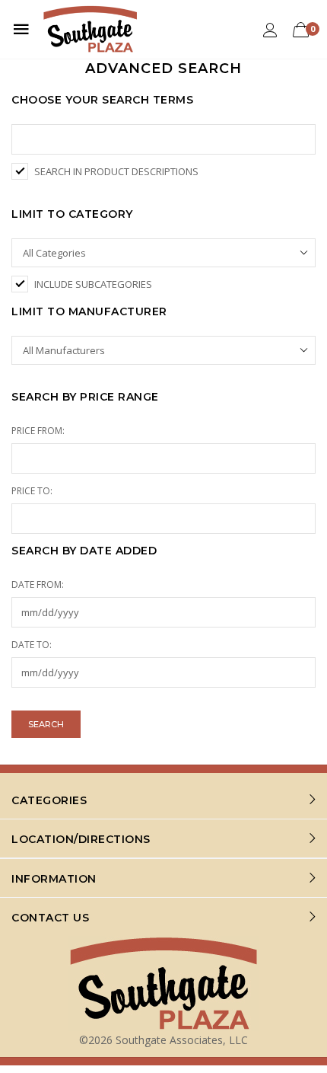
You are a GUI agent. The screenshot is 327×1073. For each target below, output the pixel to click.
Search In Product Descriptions (116, 171)
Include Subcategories (93, 284)
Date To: (31, 644)
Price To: (31, 490)
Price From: (38, 430)
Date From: (37, 584)
